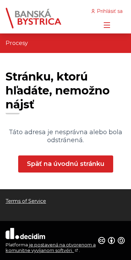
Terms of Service (26, 201)
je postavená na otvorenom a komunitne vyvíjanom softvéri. (51, 247)
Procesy (17, 43)
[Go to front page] (50, 18)
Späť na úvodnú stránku (65, 164)
